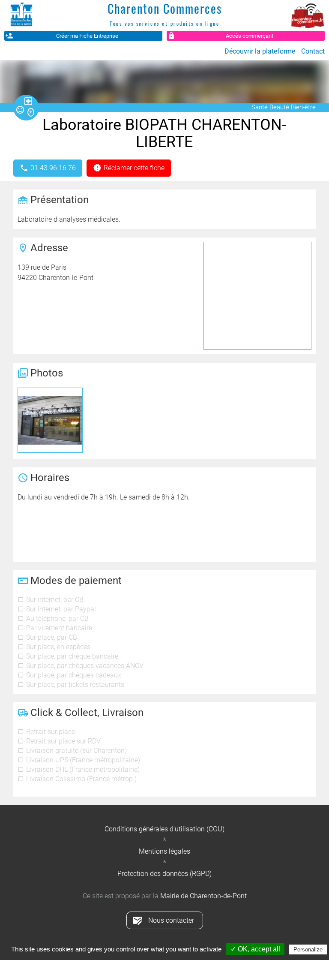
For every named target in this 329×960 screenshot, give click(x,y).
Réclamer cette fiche (134, 168)
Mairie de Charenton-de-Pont (203, 896)
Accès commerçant (249, 36)
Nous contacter (171, 920)
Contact (313, 51)
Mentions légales (164, 851)
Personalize (308, 949)
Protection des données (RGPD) (164, 874)
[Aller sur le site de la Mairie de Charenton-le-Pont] (21, 15)
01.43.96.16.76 (53, 168)
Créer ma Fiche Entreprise (87, 36)
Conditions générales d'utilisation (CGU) (164, 829)
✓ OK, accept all (255, 949)
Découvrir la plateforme (259, 51)
